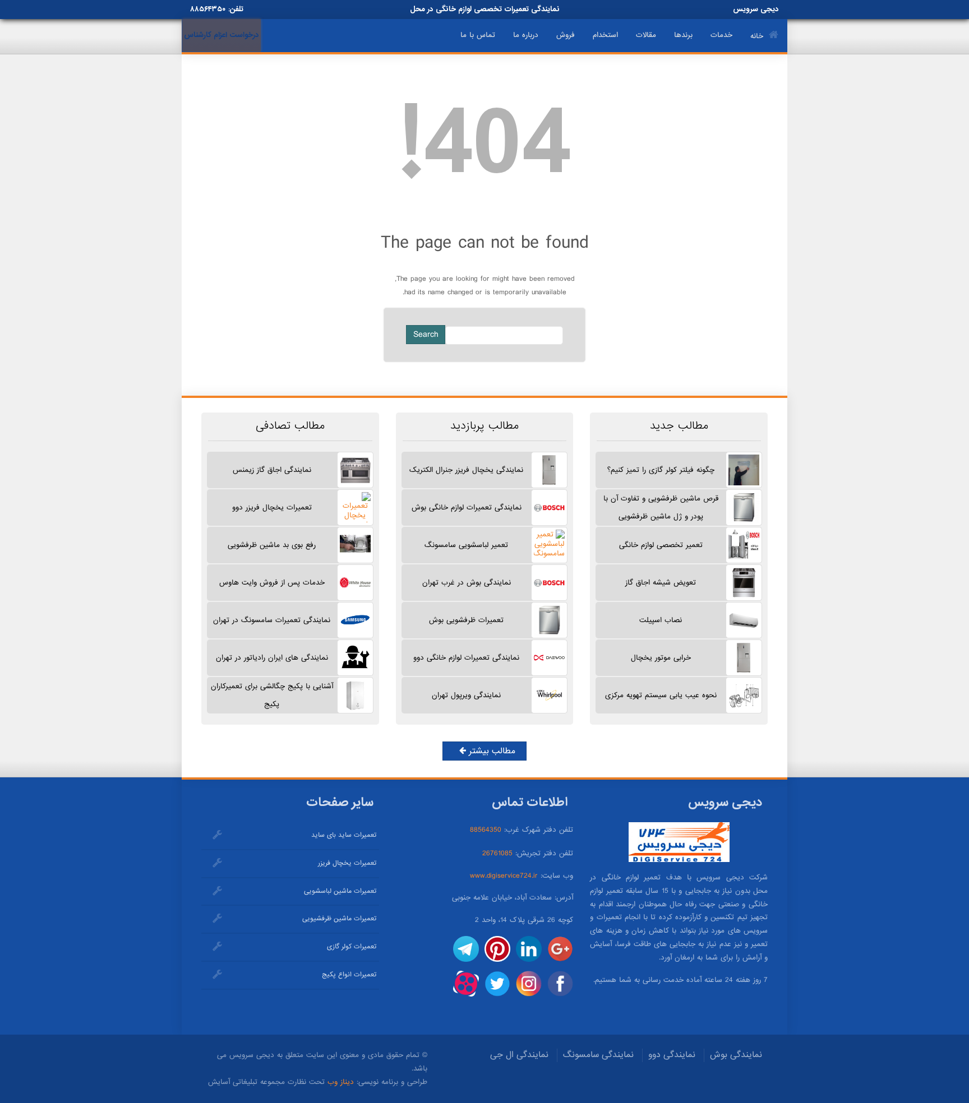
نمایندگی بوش (736, 1055)
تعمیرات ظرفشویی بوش (466, 620)
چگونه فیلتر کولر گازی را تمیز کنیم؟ (660, 470)
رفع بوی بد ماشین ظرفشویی (272, 545)
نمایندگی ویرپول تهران (466, 695)
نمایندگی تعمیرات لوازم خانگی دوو (466, 657)
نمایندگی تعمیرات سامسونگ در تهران (271, 620)
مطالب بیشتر (490, 751)
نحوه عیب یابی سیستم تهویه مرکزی (661, 695)
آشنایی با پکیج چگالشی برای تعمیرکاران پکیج (272, 695)
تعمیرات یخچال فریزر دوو (272, 507)
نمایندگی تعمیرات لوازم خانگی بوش (467, 507)
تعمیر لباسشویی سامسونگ (466, 545)
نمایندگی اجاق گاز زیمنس (272, 470)
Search (425, 334)
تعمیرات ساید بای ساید (343, 835)
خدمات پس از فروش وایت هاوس (272, 582)
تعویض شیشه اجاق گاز (660, 582)
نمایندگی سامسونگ (598, 1055)
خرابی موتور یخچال (661, 657)
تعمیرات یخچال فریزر (347, 863)
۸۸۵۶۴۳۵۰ (207, 9)
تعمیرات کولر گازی (351, 947)
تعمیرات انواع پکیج (349, 975)
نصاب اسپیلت (660, 620)
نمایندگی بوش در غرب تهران (466, 582)
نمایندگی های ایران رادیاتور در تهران (272, 657)
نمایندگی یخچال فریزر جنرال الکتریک (466, 470)
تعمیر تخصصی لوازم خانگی (661, 545)
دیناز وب (340, 1082)
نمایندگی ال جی (519, 1055)
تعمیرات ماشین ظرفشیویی (339, 919)
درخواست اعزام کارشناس (221, 35)
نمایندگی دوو (671, 1055)
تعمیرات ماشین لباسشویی (340, 891)
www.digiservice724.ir (504, 875)
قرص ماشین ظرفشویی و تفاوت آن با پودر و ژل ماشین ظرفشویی (660, 507)
